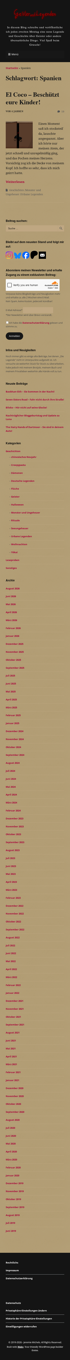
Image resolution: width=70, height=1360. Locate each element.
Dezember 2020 (14, 1088)
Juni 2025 (11, 683)
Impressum (12, 1270)
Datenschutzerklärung (35, 322)
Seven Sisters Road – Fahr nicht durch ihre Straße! (35, 399)
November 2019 (15, 1191)
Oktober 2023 (13, 834)
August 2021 (13, 1032)
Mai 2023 (11, 874)
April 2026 (11, 612)
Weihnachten (19, 544)
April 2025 (11, 699)
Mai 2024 (11, 786)
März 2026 (11, 620)
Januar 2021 (12, 1080)
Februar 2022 (13, 985)
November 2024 (15, 739)
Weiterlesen (15, 182)
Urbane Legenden (32, 194)
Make (21, 1346)
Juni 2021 (11, 1040)
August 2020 (13, 1119)
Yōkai (14, 552)
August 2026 (13, 588)
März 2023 (11, 889)
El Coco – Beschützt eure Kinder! (32, 98)
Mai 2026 (11, 604)
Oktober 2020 (13, 1104)
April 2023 (11, 881)
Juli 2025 (10, 675)
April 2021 (11, 1056)
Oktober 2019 (13, 1199)
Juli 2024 (10, 770)
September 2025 (15, 667)
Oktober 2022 (13, 921)
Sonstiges (11, 568)
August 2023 (13, 850)
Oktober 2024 (13, 747)
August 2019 (13, 1215)
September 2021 (15, 1024)
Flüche (15, 488)
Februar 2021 (13, 1072)
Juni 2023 (11, 866)
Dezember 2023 (14, 818)
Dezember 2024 (14, 731)
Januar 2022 (12, 993)
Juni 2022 (11, 953)
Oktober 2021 (13, 1016)
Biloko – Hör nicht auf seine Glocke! (26, 407)
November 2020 (15, 1096)
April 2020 (11, 1151)
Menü (14, 54)
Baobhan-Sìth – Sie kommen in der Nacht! (30, 391)
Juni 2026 (11, 596)
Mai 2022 (11, 961)
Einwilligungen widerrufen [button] (21, 1326)
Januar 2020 (12, 1175)
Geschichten (16, 190)
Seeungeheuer (19, 528)
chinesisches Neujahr (23, 457)
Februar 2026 (13, 628)
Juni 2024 (11, 778)
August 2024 (13, 762)
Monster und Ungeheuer (25, 512)
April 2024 (11, 794)
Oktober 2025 (13, 659)
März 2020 (11, 1159)
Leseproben (12, 560)
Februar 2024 (13, 810)
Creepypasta (18, 465)
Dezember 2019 (14, 1183)
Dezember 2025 (14, 643)
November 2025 (15, 651)
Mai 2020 (11, 1143)
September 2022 (15, 929)
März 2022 (11, 977)
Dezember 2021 (14, 1000)
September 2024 (15, 755)
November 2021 (15, 1008)
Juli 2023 (10, 858)
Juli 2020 (10, 1127)
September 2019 (15, 1207)
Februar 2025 (13, 715)
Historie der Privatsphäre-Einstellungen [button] (29, 1318)
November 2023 (15, 826)
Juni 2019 (11, 1230)
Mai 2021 (11, 1048)
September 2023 (15, 842)
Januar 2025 (12, 723)
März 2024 (11, 802)
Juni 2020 (11, 1135)
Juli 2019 (10, 1223)
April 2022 (11, 969)
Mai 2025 (11, 691)
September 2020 (15, 1112)
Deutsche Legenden (22, 480)
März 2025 (11, 707)
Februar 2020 (13, 1167)
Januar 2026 (12, 636)
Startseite (12, 68)
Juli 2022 (10, 945)
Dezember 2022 (14, 905)
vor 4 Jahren (14, 111)
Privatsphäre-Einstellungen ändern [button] (26, 1310)
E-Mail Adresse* (14, 310)
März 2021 (11, 1064)
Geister (15, 496)
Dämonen (17, 473)
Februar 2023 (13, 897)
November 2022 (15, 913)
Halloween (17, 504)
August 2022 (13, 937)
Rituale (15, 520)
